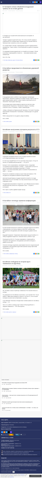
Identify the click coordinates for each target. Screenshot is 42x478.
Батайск (7, 121)
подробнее (22, 474)
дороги (10, 121)
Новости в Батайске (19, 72)
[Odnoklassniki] (35, 2)
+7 (9, 440)
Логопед (16, 253)
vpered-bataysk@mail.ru (9, 441)
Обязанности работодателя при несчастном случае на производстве (17, 401)
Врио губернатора (9, 60)
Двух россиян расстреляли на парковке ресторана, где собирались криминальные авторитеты (20, 454)
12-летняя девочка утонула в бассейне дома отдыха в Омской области (16, 452)
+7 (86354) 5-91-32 (17, 445)
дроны (14, 60)
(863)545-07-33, (13, 440)
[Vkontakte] (33, 2)
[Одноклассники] (35, 60)
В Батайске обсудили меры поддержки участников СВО (14, 382)
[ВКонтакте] (34, 60)
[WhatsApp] (38, 60)
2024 (4, 60)
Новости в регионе (20, 10)
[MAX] (40, 2)
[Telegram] (37, 2)
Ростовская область (19, 60)
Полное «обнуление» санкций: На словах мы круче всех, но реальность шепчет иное (18, 451)
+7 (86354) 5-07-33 (17, 443)
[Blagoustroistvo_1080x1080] (21, 359)
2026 (4, 121)
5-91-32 (17, 440)
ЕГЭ (10, 192)
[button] (1, 2)
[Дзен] (38, 2)
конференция (11, 253)
